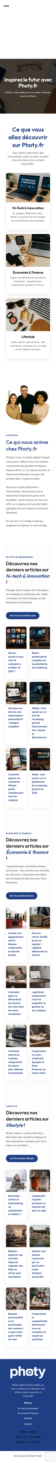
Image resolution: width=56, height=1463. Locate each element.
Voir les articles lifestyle (22, 1158)
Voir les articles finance (22, 895)
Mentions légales (28, 1432)
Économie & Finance (28, 1413)
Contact (28, 1424)
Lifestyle (28, 1418)
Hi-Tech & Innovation (28, 1408)
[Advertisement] (28, 29)
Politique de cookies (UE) (28, 1442)
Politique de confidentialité (28, 1437)
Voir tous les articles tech (23, 615)
